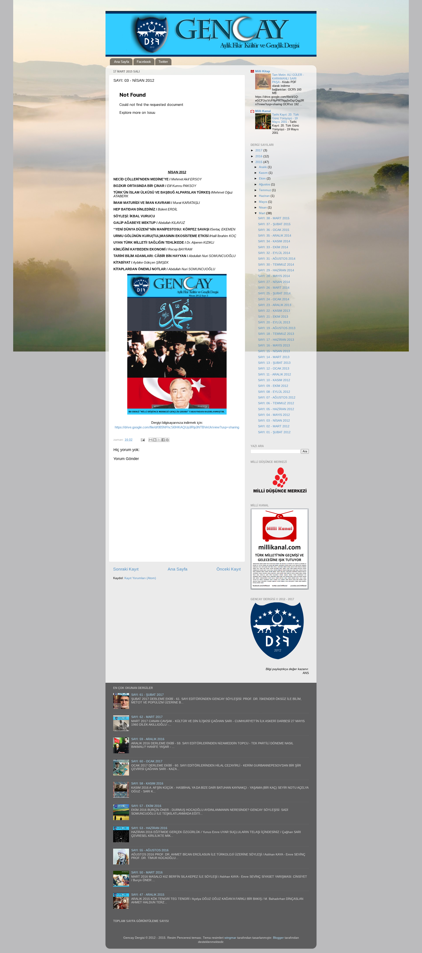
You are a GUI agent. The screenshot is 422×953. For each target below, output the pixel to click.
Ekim (263, 178)
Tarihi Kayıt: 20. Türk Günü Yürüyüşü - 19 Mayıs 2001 (285, 118)
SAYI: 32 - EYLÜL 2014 (274, 253)
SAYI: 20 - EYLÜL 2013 (274, 322)
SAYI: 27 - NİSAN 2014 (274, 282)
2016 (259, 156)
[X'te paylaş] (159, 440)
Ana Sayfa (121, 61)
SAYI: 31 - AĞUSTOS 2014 (276, 258)
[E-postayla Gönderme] (142, 439)
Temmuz (265, 190)
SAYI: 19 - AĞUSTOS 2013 (276, 328)
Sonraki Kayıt (125, 569)
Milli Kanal (263, 111)
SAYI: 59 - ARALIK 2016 (147, 739)
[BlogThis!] (155, 440)
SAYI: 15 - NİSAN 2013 (274, 351)
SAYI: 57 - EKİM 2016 (146, 806)
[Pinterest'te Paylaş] (167, 440)
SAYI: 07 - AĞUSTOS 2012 (276, 397)
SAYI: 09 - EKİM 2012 (273, 386)
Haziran (265, 195)
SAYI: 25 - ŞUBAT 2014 (274, 293)
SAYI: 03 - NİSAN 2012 (274, 420)
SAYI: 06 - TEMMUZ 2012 (276, 403)
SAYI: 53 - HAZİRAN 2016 (149, 828)
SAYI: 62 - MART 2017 (147, 717)
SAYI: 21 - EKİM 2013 (273, 316)
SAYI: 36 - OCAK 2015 (273, 230)
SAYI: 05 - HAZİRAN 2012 (276, 409)
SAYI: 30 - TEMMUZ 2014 (276, 264)
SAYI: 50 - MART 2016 (147, 872)
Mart (262, 213)
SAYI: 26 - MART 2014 (273, 287)
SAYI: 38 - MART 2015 (273, 218)
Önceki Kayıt (228, 569)
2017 (259, 150)
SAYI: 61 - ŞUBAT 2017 (147, 694)
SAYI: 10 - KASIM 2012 (274, 380)
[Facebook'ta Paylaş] (163, 440)
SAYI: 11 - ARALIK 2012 (274, 374)
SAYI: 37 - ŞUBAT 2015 (274, 224)
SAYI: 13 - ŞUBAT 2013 (274, 362)
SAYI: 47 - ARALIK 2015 (147, 894)
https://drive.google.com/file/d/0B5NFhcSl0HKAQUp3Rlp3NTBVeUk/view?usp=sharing (177, 427)
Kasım (264, 172)
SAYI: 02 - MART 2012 (273, 426)
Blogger (278, 937)
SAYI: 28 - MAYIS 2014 (274, 276)
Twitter (163, 61)
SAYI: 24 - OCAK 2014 (273, 299)
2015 (259, 162)
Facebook (144, 61)
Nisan (263, 207)
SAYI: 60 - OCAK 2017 (146, 761)
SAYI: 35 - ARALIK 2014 (274, 235)
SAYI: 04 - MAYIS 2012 (274, 415)
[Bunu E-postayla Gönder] (150, 440)
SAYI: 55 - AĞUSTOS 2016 (150, 850)
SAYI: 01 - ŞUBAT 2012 (274, 432)
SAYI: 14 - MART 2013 (273, 357)
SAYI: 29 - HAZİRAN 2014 (276, 270)
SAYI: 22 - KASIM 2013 (274, 310)
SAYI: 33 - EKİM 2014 (273, 247)
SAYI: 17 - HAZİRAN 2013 (276, 339)
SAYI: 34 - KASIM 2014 (274, 241)
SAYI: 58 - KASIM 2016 (147, 783)
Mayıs (263, 201)
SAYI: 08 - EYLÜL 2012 (274, 391)
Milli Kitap (262, 71)
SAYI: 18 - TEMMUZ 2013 (276, 333)
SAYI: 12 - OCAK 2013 (273, 368)
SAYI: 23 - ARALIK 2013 (274, 305)
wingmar (230, 937)
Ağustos (265, 184)
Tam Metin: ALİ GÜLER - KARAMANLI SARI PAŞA (288, 78)
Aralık (263, 167)
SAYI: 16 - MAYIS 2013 (274, 345)
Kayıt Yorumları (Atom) (140, 578)
